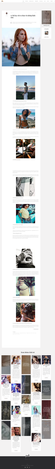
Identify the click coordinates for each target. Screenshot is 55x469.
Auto (46, 13)
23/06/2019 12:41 (6, 372)
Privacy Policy (23, 465)
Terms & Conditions (27, 465)
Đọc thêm (6, 398)
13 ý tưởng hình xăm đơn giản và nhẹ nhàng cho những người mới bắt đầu (46, 20)
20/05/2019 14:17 (46, 397)
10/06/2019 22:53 (26, 372)
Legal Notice (31, 465)
